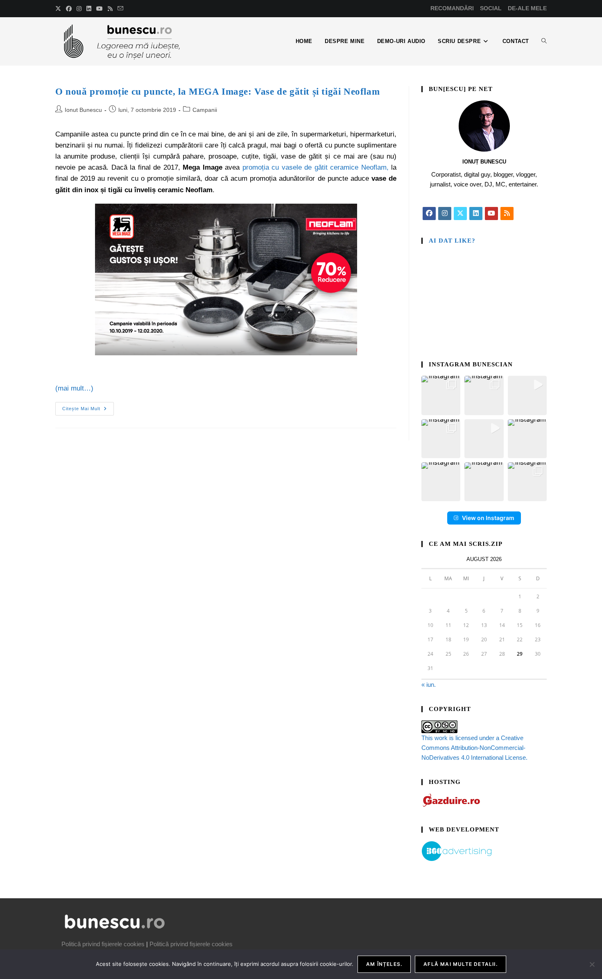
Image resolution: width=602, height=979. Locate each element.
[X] (460, 213)
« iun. (428, 684)
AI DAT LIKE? (452, 240)
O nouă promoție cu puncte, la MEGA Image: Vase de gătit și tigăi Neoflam (217, 91)
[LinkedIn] (475, 213)
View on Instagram (488, 517)
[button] (440, 395)
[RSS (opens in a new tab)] (110, 9)
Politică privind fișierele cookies (103, 943)
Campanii (204, 110)
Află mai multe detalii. (460, 964)
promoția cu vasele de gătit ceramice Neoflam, (315, 167)
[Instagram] (444, 213)
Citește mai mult (88, 406)
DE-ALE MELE (527, 8)
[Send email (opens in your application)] (120, 9)
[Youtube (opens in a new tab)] (99, 9)
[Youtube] (491, 213)
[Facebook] (429, 213)
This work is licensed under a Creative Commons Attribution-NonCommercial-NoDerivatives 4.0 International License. (474, 747)
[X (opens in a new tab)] (59, 9)
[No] (592, 964)
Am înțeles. (384, 964)
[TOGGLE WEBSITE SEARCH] (544, 41)
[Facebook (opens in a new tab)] (68, 9)
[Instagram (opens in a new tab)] (79, 9)
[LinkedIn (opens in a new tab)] (89, 9)
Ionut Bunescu (83, 110)
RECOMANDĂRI (452, 8)
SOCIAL (491, 8)
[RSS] (507, 213)
